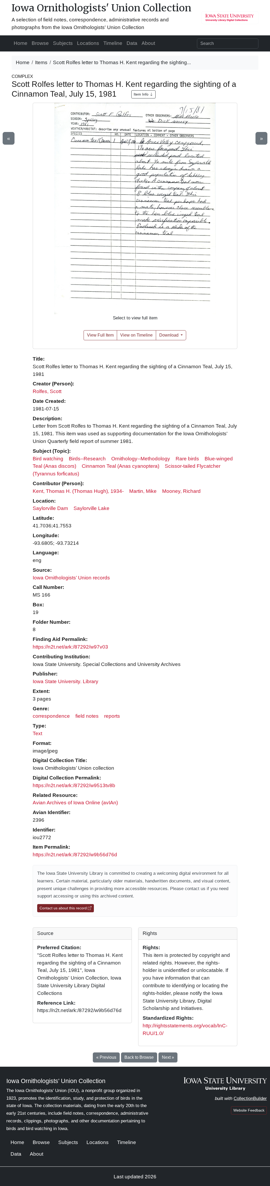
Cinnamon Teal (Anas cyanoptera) (120, 466)
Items (41, 62)
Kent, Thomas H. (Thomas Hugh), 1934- (78, 491)
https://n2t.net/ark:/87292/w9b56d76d (75, 854)
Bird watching (48, 458)
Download (169, 335)
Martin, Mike (143, 491)
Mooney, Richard (181, 491)
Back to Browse (139, 1057)
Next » (168, 1057)
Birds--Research (87, 458)
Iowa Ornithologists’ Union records (71, 577)
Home (20, 43)
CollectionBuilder (250, 1098)
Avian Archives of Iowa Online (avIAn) (75, 802)
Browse (40, 43)
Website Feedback (248, 1110)
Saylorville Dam (50, 508)
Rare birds (187, 458)
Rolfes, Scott (47, 391)
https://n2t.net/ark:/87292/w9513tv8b (74, 785)
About (148, 43)
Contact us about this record (64, 908)
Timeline (112, 43)
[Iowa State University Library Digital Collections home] (225, 1083)
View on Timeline (136, 335)
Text (37, 733)
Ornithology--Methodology (140, 458)
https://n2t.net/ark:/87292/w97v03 (70, 647)
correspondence (51, 716)
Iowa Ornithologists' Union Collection (101, 8)
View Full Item (100, 335)
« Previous (106, 1057)
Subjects (63, 43)
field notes (87, 716)
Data (132, 43)
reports (112, 716)
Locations (88, 43)
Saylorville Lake (91, 508)
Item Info (142, 94)
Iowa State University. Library (65, 681)
